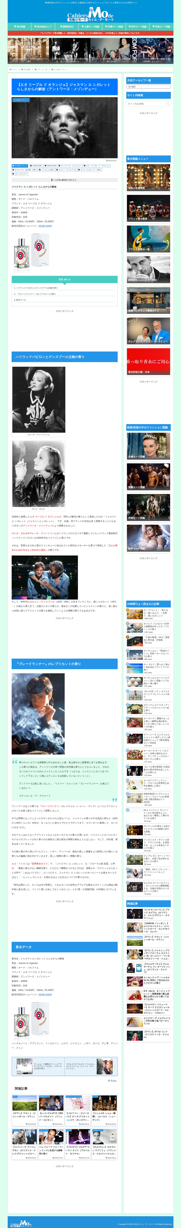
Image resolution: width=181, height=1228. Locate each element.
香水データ (21, 300)
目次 (61, 279)
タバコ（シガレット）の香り (91, 170)
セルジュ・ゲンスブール (67, 170)
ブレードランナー (21, 174)
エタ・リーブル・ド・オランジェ (98, 166)
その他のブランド (21, 166)
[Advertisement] (65, 331)
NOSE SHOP (51, 166)
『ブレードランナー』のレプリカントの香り (36, 294)
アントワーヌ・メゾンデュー (71, 166)
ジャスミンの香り (47, 170)
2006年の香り (37, 166)
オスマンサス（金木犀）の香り (26, 170)
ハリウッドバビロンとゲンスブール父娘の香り (37, 288)
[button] (168, 103)
